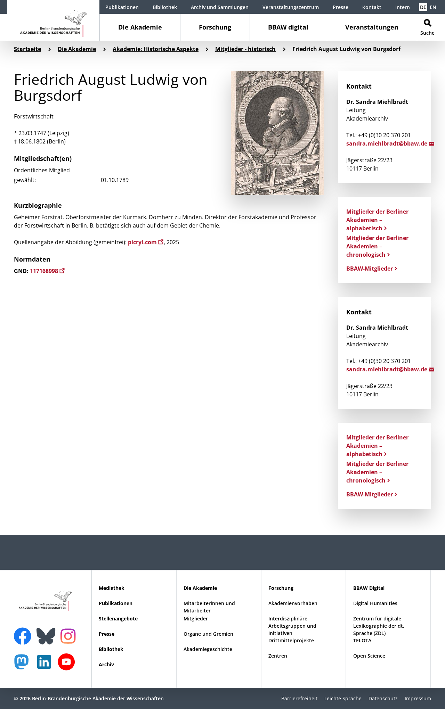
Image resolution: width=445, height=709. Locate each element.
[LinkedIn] (45, 665)
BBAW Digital (369, 588)
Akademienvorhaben (292, 603)
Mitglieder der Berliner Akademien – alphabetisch (377, 220)
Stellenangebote (118, 618)
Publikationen (122, 7)
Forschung (215, 27)
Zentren (277, 655)
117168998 (44, 271)
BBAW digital (288, 27)
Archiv (106, 664)
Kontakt (371, 7)
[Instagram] (69, 635)
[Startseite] (53, 20)
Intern (402, 7)
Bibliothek (165, 7)
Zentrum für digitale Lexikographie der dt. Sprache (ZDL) (378, 625)
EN (433, 7)
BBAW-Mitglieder (369, 268)
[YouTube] (68, 665)
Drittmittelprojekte (291, 640)
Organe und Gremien (208, 633)
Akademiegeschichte (208, 649)
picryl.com (143, 242)
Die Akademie (140, 27)
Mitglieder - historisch (245, 49)
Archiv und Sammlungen (220, 7)
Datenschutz (383, 698)
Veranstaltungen (371, 27)
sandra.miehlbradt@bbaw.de (387, 143)
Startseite (27, 49)
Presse (340, 7)
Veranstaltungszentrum (290, 7)
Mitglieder (196, 618)
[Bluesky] (47, 632)
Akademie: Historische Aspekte (156, 49)
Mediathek (111, 588)
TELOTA (362, 640)
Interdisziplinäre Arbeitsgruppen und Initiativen (292, 625)
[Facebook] (24, 632)
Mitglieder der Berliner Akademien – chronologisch (377, 246)
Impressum (418, 698)
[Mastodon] (24, 665)
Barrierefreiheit (299, 698)
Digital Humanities (375, 603)
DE (423, 7)
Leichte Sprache (343, 698)
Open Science (369, 655)
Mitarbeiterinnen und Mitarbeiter (209, 607)
